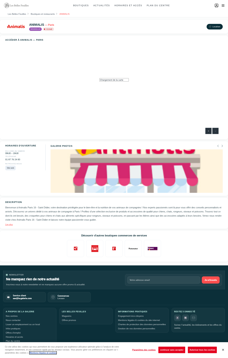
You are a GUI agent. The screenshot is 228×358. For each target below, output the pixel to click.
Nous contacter (13, 320)
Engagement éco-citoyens (131, 316)
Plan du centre (158, 5)
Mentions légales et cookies (43, 353)
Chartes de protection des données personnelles (142, 324)
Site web (10, 168)
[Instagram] (185, 318)
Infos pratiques (13, 328)
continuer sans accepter (171, 350)
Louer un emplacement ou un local (23, 324)
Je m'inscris (211, 280)
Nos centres (12, 316)
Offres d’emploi (13, 332)
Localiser (216, 27)
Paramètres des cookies (144, 350)
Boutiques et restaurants (43, 14)
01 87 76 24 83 (12, 159)
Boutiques (81, 5)
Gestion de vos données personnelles (136, 328)
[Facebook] (177, 318)
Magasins (66, 316)
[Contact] (193, 318)
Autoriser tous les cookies (202, 350)
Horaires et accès (128, 5)
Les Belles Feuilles (17, 14)
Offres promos (69, 320)
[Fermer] (223, 349)
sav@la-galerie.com (22, 298)
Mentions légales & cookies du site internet (139, 320)
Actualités (101, 5)
